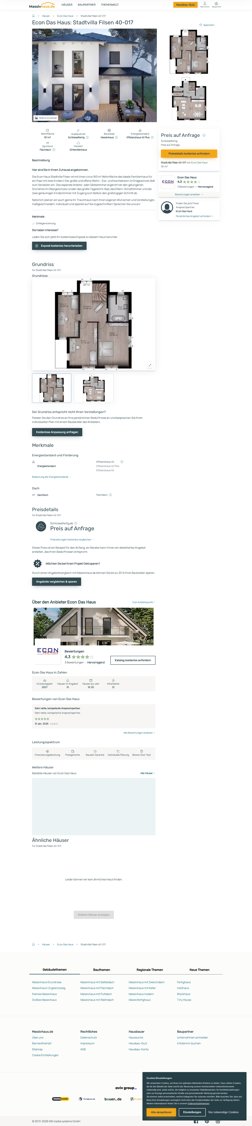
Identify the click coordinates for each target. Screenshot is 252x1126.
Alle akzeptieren (161, 1112)
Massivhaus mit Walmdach (97, 1000)
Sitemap (37, 1049)
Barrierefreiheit (41, 1043)
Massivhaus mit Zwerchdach (147, 982)
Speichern (208, 25)
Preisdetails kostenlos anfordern (189, 153)
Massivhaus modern (141, 994)
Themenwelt (110, 4)
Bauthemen (101, 970)
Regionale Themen (150, 970)
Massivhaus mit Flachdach (97, 988)
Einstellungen (192, 1112)
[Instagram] (218, 1121)
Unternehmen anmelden (192, 1037)
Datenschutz (88, 1037)
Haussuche (136, 1037)
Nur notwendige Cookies (223, 1112)
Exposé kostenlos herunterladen (61, 245)
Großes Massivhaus (44, 1000)
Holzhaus (183, 988)
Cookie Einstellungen (45, 1055)
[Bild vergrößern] (150, 365)
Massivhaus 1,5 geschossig (48, 988)
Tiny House (184, 1000)
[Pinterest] (207, 1121)
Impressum (87, 1043)
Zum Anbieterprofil (142, 602)
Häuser (67, 4)
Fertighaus (184, 982)
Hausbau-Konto (139, 1049)
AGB (83, 1049)
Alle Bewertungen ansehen (138, 732)
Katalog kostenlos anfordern (133, 660)
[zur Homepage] (35, 15)
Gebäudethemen (55, 970)
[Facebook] (196, 1121)
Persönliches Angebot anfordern (193, 216)
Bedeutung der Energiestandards (50, 476)
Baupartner (86, 4)
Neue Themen (199, 970)
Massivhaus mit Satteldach (97, 982)
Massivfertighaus (140, 1000)
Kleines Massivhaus (44, 994)
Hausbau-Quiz (185, 4)
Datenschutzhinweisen (198, 1103)
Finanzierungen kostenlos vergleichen (70, 539)
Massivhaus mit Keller (142, 988)
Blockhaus (183, 994)
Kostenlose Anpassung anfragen (57, 432)
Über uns (37, 1037)
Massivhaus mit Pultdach (96, 994)
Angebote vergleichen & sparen (56, 581)
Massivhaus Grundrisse (46, 982)
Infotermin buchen (189, 1043)
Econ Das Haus (65, 15)
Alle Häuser (146, 773)
